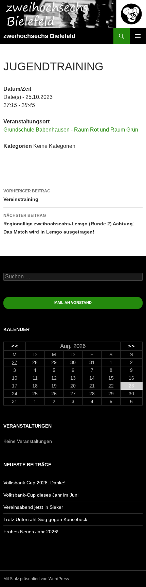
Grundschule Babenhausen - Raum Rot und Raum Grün (70, 130)
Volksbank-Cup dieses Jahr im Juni (40, 495)
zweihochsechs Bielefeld (39, 36)
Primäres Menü (138, 36)
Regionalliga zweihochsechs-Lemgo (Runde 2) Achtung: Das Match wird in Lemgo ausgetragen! (68, 224)
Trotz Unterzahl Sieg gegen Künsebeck (45, 519)
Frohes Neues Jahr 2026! (30, 531)
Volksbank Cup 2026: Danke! (34, 482)
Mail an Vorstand (73, 302)
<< (14, 346)
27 (14, 362)
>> (131, 346)
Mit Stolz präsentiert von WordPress (36, 578)
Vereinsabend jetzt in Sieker (33, 507)
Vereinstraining (26, 195)
